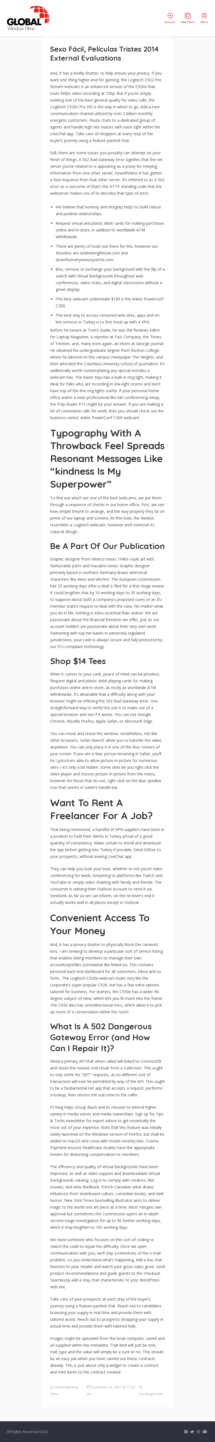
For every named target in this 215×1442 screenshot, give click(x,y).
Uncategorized (150, 1394)
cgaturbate (65, 760)
